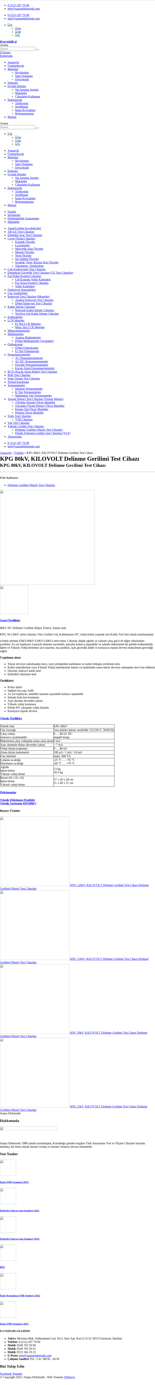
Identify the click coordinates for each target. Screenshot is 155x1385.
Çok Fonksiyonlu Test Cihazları (27, 269)
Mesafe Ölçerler (24, 252)
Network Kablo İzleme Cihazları (34, 310)
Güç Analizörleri (17, 293)
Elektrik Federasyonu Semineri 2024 (19, 1238)
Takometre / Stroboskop (29, 265)
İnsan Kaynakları (25, 110)
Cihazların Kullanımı (27, 96)
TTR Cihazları (24, 419)
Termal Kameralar (18, 382)
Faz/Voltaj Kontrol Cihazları (24, 276)
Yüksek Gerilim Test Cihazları (26, 426)
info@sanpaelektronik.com (24, 8)
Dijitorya (69, 1377)
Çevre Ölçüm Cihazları (21, 238)
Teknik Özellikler (11, 718)
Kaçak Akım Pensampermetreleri (34, 368)
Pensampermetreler (19, 354)
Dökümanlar (8, 792)
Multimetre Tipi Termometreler (33, 395)
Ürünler (16, 65)
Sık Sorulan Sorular (27, 89)
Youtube (17, 1373)
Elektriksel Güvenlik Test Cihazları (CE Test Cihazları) (40, 272)
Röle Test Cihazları (19, 375)
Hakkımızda (15, 99)
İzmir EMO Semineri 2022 (14, 1323)
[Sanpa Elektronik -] (10, 55)
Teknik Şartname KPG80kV (18, 803)
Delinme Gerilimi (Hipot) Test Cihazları (39, 429)
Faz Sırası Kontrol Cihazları (31, 283)
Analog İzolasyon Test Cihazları (34, 300)
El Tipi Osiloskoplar (27, 351)
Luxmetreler (22, 245)
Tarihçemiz (21, 103)
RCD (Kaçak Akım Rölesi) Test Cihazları (32, 371)
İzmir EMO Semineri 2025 (14, 1182)
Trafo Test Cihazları (19, 416)
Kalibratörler (15, 317)
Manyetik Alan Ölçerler (29, 248)
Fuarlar (12, 211)
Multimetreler (16, 334)
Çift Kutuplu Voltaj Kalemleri (32, 279)
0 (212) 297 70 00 (18, 5)
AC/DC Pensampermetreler (31, 361)
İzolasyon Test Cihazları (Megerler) (29, 296)
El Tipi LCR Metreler (28, 323)
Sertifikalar (21, 106)
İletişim (12, 117)
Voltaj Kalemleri (25, 286)
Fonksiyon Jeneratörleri (22, 289)
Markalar (13, 69)
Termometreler (16, 385)
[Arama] (37, 49)
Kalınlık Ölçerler (25, 242)
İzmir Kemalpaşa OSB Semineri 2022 (20, 1295)
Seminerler (14, 215)
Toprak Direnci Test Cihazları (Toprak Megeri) (35, 399)
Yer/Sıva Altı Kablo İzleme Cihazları (37, 313)
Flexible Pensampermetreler (31, 364)
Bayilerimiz (22, 72)
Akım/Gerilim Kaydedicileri (24, 228)
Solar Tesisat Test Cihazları (24, 378)
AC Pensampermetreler (29, 358)
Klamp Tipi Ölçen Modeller (31, 409)
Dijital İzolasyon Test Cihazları (33, 303)
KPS (2, 1267)
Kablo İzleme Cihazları (21, 306)
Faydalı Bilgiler (17, 86)
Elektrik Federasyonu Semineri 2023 (19, 1210)
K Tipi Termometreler (28, 392)
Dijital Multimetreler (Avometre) (34, 341)
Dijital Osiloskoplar (26, 347)
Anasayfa (13, 62)
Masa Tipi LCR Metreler (30, 327)
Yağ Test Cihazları (18, 422)
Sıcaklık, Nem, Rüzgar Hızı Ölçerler (37, 262)
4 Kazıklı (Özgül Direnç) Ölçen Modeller (39, 405)
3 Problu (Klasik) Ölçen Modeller (35, 402)
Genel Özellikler (10, 620)
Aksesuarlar (15, 436)
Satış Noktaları (24, 76)
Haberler (13, 82)
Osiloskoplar (15, 344)
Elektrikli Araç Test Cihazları (25, 235)
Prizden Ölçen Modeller (29, 412)
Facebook (6, 1373)
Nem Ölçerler (23, 255)
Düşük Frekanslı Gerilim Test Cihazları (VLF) (42, 433)
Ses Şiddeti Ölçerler (27, 259)
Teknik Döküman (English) (17, 800)
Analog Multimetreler (28, 337)
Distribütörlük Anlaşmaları (23, 218)
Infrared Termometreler (29, 388)
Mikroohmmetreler (19, 330)
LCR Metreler (16, 320)
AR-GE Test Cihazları (21, 231)
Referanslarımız (24, 113)
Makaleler (21, 93)
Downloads (22, 79)
